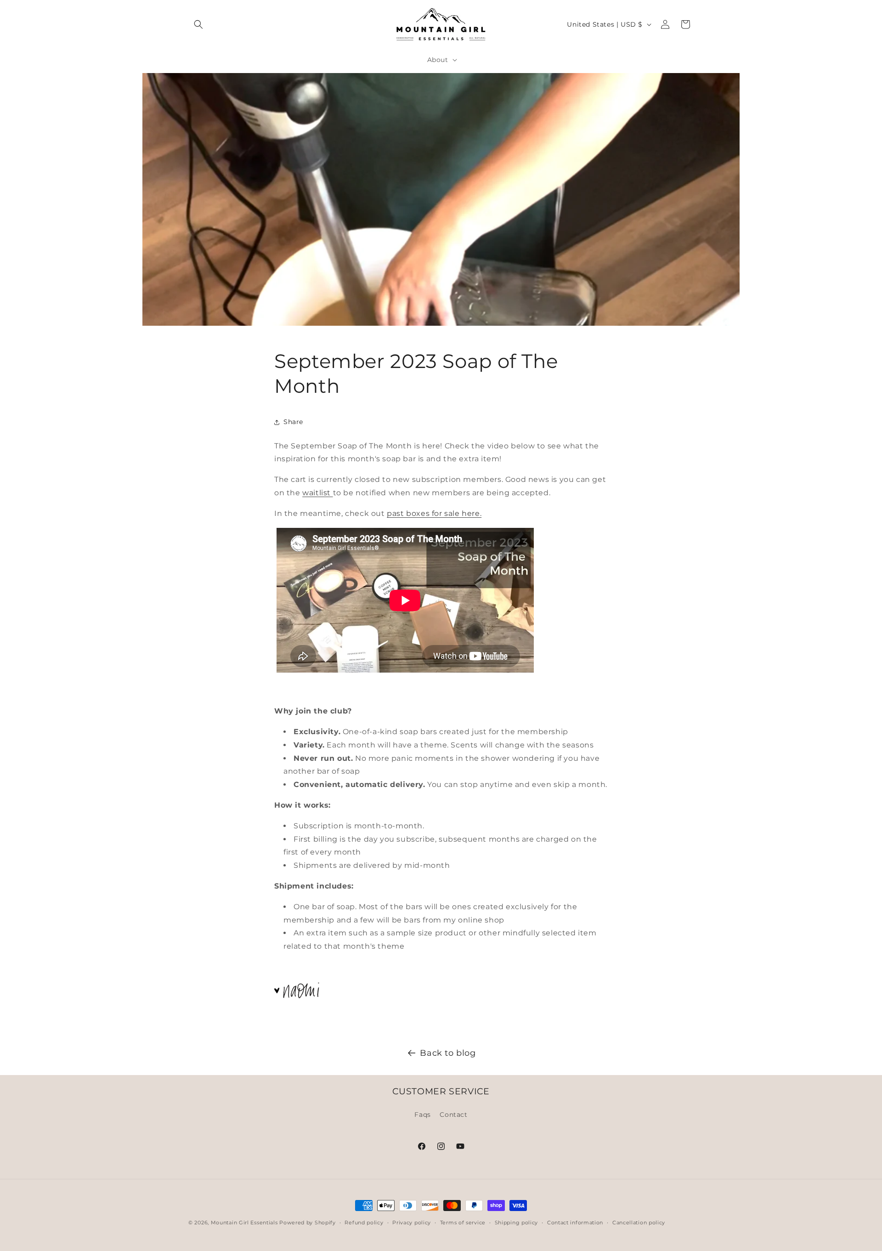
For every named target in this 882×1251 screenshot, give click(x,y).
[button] (198, 24)
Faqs (422, 1114)
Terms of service (463, 1222)
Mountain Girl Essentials (244, 1222)
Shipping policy (516, 1222)
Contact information (575, 1222)
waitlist (317, 492)
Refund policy (364, 1222)
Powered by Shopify (307, 1222)
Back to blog (447, 1053)
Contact (453, 1114)
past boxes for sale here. (434, 513)
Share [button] (293, 422)
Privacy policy (411, 1222)
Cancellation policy (638, 1222)
